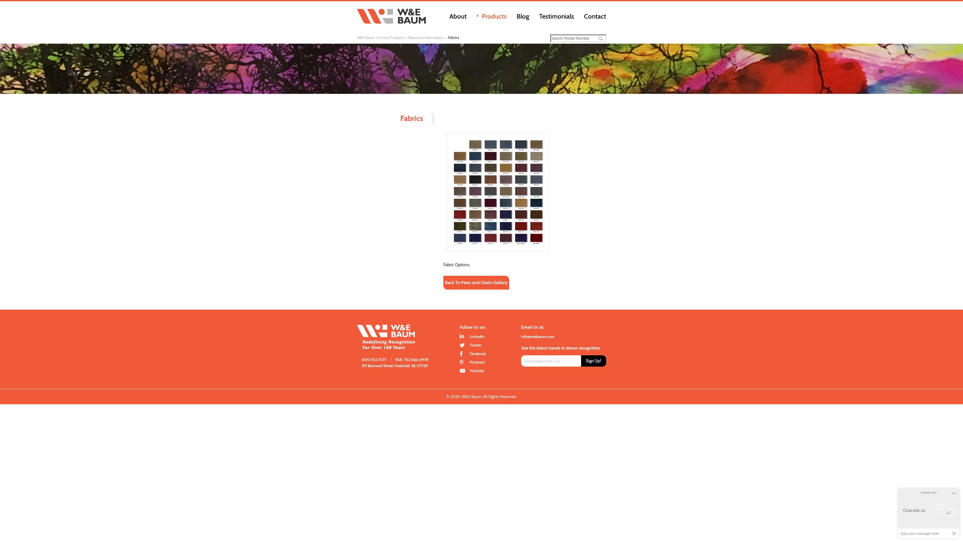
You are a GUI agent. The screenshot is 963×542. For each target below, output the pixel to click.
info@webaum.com (537, 336)
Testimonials (556, 16)
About (458, 16)
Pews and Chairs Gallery (426, 37)
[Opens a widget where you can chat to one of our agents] (928, 513)
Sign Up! (593, 360)
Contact (595, 16)
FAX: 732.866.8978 (412, 359)
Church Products (391, 37)
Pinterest (477, 362)
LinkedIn (477, 336)
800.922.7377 (374, 359)
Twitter (476, 345)
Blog (523, 16)
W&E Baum (365, 37)
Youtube (477, 370)
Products (494, 16)
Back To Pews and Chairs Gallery (476, 282)
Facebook (478, 353)
